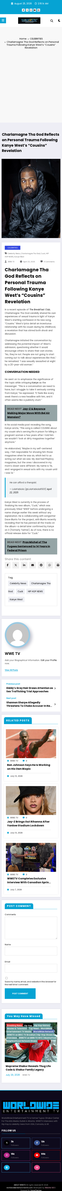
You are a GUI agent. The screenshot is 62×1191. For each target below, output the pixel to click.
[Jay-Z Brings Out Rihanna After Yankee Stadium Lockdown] (31, 800)
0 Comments (49, 262)
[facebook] (7, 565)
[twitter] (15, 565)
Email (7, 961)
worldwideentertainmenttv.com (20, 1178)
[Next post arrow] (55, 704)
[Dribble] (46, 1157)
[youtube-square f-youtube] (38, 10)
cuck (43, 253)
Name (8, 944)
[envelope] (32, 565)
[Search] (52, 21)
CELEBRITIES (13, 248)
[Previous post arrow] (55, 688)
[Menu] (3, 20)
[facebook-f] (23, 10)
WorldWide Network (43, 1028)
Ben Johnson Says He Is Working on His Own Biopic (28, 767)
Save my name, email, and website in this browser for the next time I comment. (30, 983)
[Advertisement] (31, 85)
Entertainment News (36, 1025)
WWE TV (11, 262)
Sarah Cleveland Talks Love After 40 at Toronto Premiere (32, 1058)
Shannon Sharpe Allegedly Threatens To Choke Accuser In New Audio (29, 704)
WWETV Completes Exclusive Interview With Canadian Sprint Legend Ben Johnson (28, 881)
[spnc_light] (59, 21)
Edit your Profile (49, 660)
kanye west (19, 257)
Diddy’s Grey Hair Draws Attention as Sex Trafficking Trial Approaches (29, 689)
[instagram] (31, 10)
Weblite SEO (50, 1178)
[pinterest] (41, 565)
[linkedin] (24, 565)
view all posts (11, 670)
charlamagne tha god (30, 253)
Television (26, 1028)
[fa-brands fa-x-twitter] (27, 10)
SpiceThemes (36, 1180)
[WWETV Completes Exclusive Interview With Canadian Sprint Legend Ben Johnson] (31, 857)
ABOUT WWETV (20, 1175)
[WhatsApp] (49, 565)
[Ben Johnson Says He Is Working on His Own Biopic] (31, 743)
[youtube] (34, 10)
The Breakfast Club (39, 309)
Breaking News (16, 1025)
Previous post (13, 684)
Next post (11, 698)
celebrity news (14, 253)
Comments (10, 914)
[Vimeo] (16, 1157)
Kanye (35, 382)
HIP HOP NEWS (35, 591)
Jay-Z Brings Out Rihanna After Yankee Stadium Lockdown (28, 823)
